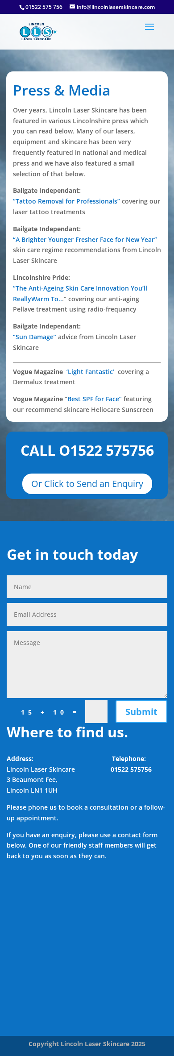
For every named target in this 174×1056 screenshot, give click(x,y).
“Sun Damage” (34, 337)
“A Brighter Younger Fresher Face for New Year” (85, 239)
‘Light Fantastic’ (91, 371)
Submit (141, 712)
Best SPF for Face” (94, 399)
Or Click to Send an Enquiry (87, 484)
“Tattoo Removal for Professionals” (66, 201)
